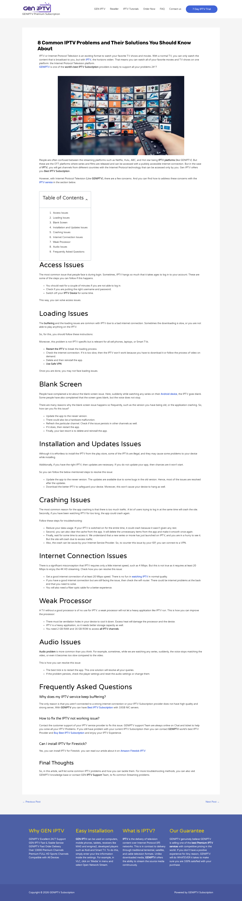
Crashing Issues (61, 232)
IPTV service (46, 182)
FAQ (162, 9)
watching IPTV (140, 576)
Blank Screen (60, 222)
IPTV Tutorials (131, 9)
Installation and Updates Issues (70, 227)
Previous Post (31, 801)
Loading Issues (61, 217)
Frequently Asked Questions (68, 251)
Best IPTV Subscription (100, 707)
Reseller (114, 9)
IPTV (88, 59)
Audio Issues (60, 246)
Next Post (212, 801)
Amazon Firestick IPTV (133, 751)
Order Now (149, 9)
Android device (169, 394)
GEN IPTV (99, 9)
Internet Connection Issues (68, 237)
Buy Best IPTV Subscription (69, 733)
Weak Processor (61, 242)
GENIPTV (44, 67)
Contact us (175, 9)
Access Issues (60, 212)
